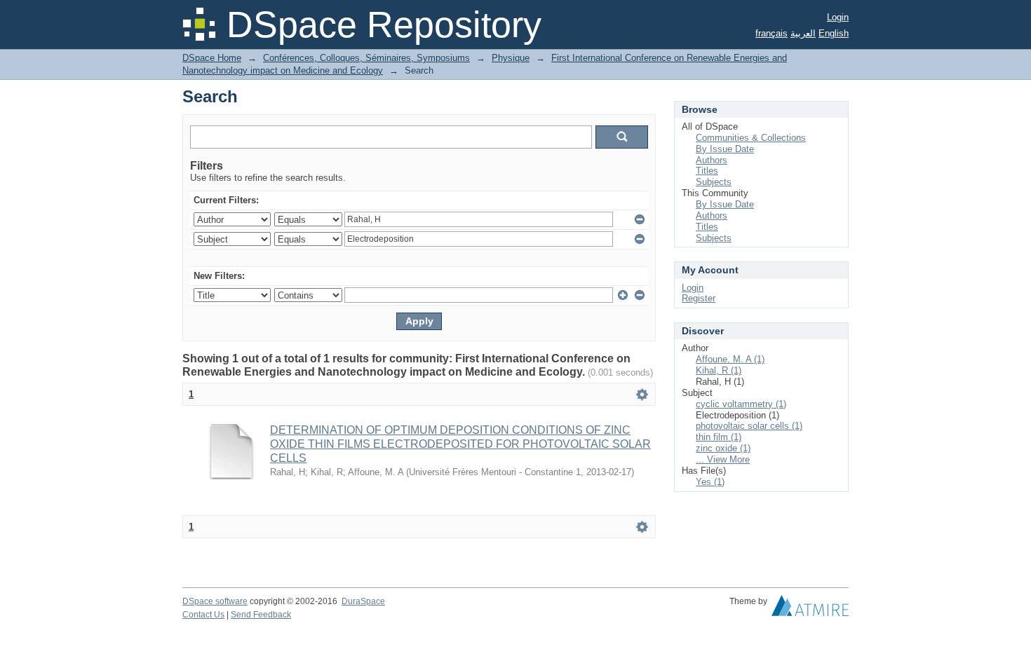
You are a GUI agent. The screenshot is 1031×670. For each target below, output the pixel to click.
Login (838, 17)
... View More (723, 459)
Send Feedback (261, 615)
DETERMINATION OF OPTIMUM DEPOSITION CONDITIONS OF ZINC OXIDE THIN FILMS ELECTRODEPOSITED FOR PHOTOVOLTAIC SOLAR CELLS (460, 444)
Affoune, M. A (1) (730, 359)
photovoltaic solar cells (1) (749, 426)
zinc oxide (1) (723, 448)
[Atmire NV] (810, 609)
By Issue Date (725, 149)
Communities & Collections (751, 137)
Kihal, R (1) (718, 370)
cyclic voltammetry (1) (741, 404)
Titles (707, 170)
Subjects (714, 182)
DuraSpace (363, 601)
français (771, 33)
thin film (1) (718, 437)
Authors (711, 160)
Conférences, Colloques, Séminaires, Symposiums (366, 58)
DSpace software (215, 601)
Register (698, 298)
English (833, 33)
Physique (511, 58)
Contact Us (203, 615)
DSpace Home (211, 58)
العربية (803, 33)
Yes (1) (710, 482)
